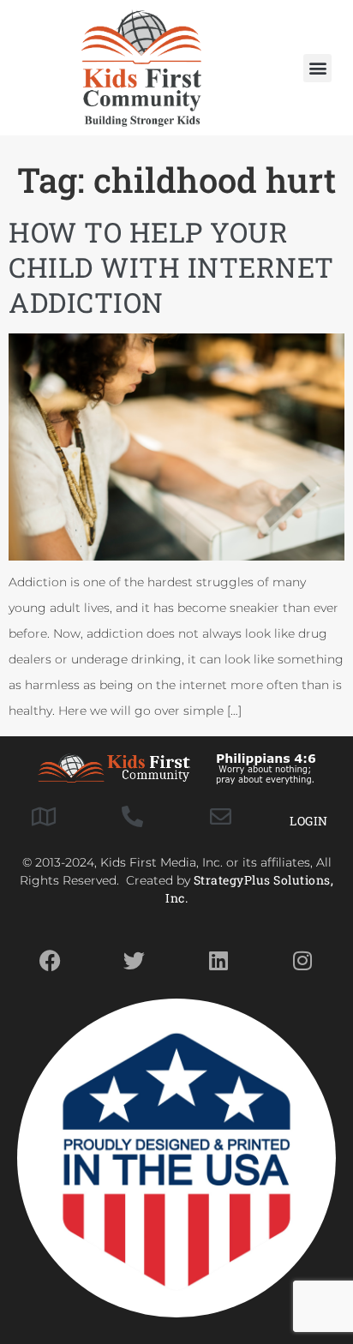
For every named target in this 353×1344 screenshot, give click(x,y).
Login (309, 821)
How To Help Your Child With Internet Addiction (171, 267)
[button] (317, 68)
